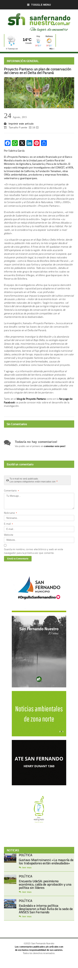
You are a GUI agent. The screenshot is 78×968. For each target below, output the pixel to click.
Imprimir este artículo (21, 123)
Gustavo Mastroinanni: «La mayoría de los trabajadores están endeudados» (46, 861)
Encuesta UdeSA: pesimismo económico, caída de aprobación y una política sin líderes (45, 884)
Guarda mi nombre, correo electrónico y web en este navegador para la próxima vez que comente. (33, 551)
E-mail (8, 524)
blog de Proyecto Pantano (31, 399)
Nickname (10, 513)
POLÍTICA (25, 855)
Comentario (11, 491)
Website (8, 535)
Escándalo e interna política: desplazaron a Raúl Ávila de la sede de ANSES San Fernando (46, 909)
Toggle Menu (41, 4)
